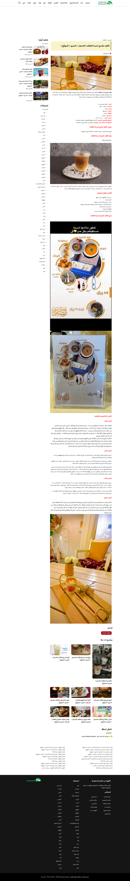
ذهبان (43, 239)
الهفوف (43, 200)
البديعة (43, 125)
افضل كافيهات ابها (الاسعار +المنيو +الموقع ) (53, 756)
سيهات (43, 249)
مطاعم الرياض (93, 800)
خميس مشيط (41, 236)
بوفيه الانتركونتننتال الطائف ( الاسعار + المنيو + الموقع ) (25, 71)
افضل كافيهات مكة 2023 (59, 752)
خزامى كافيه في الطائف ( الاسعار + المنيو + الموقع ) (102, 720)
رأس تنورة (42, 242)
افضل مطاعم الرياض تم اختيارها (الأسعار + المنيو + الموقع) (97, 747)
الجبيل (43, 129)
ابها (44, 3)
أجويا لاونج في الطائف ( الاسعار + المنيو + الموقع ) (102, 701)
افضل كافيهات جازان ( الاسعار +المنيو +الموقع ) (53, 763)
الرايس (43, 151)
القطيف (43, 174)
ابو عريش (43, 116)
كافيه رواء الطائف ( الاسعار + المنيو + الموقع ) (103, 682)
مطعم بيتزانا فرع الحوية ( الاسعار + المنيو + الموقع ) (25, 95)
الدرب (43, 145)
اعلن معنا (43, 877)
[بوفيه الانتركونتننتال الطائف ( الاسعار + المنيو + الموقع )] (40, 72)
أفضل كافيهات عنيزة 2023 (58, 761)
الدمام (43, 148)
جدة (82, 3)
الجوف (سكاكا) (41, 132)
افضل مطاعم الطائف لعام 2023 (104, 768)
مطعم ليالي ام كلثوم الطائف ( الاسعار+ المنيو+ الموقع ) (25, 49)
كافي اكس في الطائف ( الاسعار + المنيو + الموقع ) (60, 658)
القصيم (56, 3)
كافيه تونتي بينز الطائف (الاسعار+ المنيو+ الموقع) (81, 720)
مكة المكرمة (63, 3)
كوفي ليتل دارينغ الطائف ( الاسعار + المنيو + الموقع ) (81, 658)
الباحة (29, 3)
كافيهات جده (93, 810)
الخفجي (43, 142)
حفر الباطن (42, 229)
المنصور (43, 190)
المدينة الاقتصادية (40, 184)
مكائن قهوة (42, 258)
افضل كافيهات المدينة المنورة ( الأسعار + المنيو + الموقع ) (50, 754)
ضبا (44, 252)
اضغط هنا (78, 120)
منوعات (43, 265)
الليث (43, 181)
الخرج (43, 138)
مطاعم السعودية (106, 800)
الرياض (87, 3)
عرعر (44, 255)
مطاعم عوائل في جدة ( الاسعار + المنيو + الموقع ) (100, 754)
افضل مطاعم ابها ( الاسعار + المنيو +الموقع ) (101, 763)
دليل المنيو (94, 797)
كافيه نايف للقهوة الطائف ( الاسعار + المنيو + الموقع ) (83, 701)
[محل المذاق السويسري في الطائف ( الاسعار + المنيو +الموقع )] (40, 84)
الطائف (50, 3)
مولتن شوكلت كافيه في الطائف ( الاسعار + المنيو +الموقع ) (60, 720)
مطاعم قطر (108, 814)
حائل (44, 226)
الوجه (43, 203)
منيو (24, 3)
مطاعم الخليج (107, 810)
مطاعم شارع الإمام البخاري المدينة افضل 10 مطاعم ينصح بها (97, 759)
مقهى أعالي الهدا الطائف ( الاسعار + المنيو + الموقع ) (59, 701)
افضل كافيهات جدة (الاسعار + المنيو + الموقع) (53, 750)
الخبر (44, 135)
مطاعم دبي (94, 804)
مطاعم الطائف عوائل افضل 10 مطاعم (103, 766)
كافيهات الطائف (106, 633)
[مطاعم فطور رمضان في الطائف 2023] (40, 62)
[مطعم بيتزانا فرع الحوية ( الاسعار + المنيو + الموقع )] (40, 96)
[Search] (19, 3)
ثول (44, 216)
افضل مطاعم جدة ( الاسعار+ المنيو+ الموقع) (101, 752)
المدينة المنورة (74, 3)
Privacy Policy (51, 877)
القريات (43, 168)
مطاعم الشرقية (107, 804)
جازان (34, 3)
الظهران (43, 164)
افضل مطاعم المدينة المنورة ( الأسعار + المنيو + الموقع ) (98, 756)
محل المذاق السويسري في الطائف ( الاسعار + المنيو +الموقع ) (25, 83)
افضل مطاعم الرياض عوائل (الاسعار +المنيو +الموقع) (99, 750)
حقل (44, 232)
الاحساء (43, 119)
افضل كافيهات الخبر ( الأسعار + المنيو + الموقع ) (53, 766)
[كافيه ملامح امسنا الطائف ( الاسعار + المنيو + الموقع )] (81, 73)
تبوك (39, 3)
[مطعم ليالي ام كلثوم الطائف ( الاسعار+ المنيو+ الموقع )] (40, 50)
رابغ (44, 245)
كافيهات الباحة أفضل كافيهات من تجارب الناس (53, 768)
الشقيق (43, 158)
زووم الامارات (93, 807)
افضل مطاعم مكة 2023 (106, 761)
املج (44, 206)
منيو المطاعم (107, 797)
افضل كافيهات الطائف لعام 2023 (56, 759)
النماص (43, 197)
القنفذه (43, 177)
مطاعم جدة (107, 807)
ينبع (44, 271)
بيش (44, 210)
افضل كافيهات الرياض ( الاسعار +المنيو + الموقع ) (52, 747)
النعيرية (43, 193)
